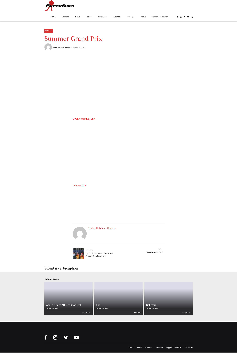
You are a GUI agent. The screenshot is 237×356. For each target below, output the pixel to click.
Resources (102, 17)
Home (53, 17)
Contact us (189, 348)
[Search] (192, 17)
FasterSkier (137, 312)
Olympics (65, 17)
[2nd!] (118, 298)
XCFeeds (48, 31)
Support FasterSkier (160, 17)
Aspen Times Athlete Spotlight (63, 305)
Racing (88, 17)
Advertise (159, 348)
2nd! (98, 305)
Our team (148, 348)
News (77, 17)
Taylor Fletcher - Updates (61, 47)
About (143, 17)
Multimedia (117, 17)
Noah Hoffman (86, 312)
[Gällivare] (168, 298)
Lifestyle (131, 17)
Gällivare (151, 305)
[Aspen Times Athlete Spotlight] (68, 298)
